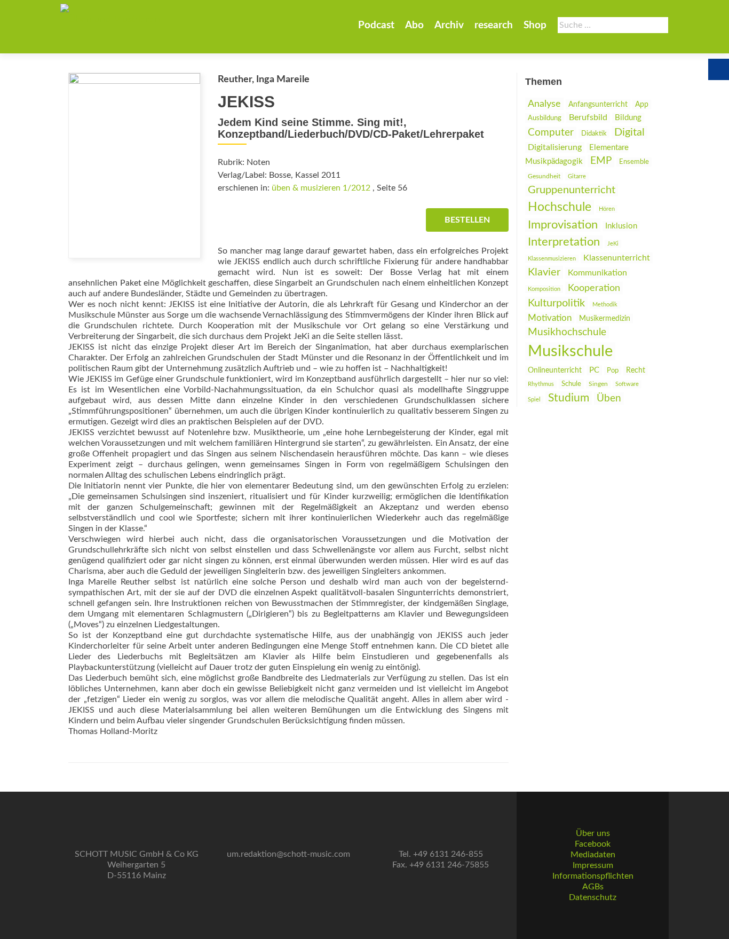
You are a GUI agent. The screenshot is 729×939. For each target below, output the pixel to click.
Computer (551, 133)
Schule (571, 384)
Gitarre (577, 176)
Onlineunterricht (555, 370)
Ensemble (634, 162)
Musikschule (570, 351)
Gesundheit (544, 176)
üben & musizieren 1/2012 (321, 188)
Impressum (593, 865)
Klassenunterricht (616, 258)
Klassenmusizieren (552, 259)
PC (594, 370)
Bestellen (467, 220)
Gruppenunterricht (571, 190)
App (641, 104)
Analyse (544, 104)
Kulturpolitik (556, 303)
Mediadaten (592, 854)
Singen (598, 384)
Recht (635, 370)
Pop (613, 370)
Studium (568, 398)
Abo (414, 25)
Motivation (550, 317)
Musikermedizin (604, 318)
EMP (601, 161)
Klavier (544, 272)
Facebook (593, 844)
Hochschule (559, 207)
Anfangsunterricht (598, 104)
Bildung (628, 118)
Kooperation (594, 288)
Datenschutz (592, 897)
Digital (629, 132)
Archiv (449, 25)
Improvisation (563, 225)
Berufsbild (588, 117)
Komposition (544, 289)
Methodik (604, 304)
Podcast (376, 25)
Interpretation (564, 242)
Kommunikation (597, 273)
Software (627, 384)
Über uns (593, 833)
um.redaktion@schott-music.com (288, 854)
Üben (609, 398)
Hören (607, 209)
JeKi (613, 244)
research (493, 25)
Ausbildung (544, 118)
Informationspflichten (592, 876)
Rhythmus (541, 384)
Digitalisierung (555, 147)
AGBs (593, 886)
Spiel (534, 400)
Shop (535, 25)
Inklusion (621, 226)
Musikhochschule (567, 332)
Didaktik (594, 133)
